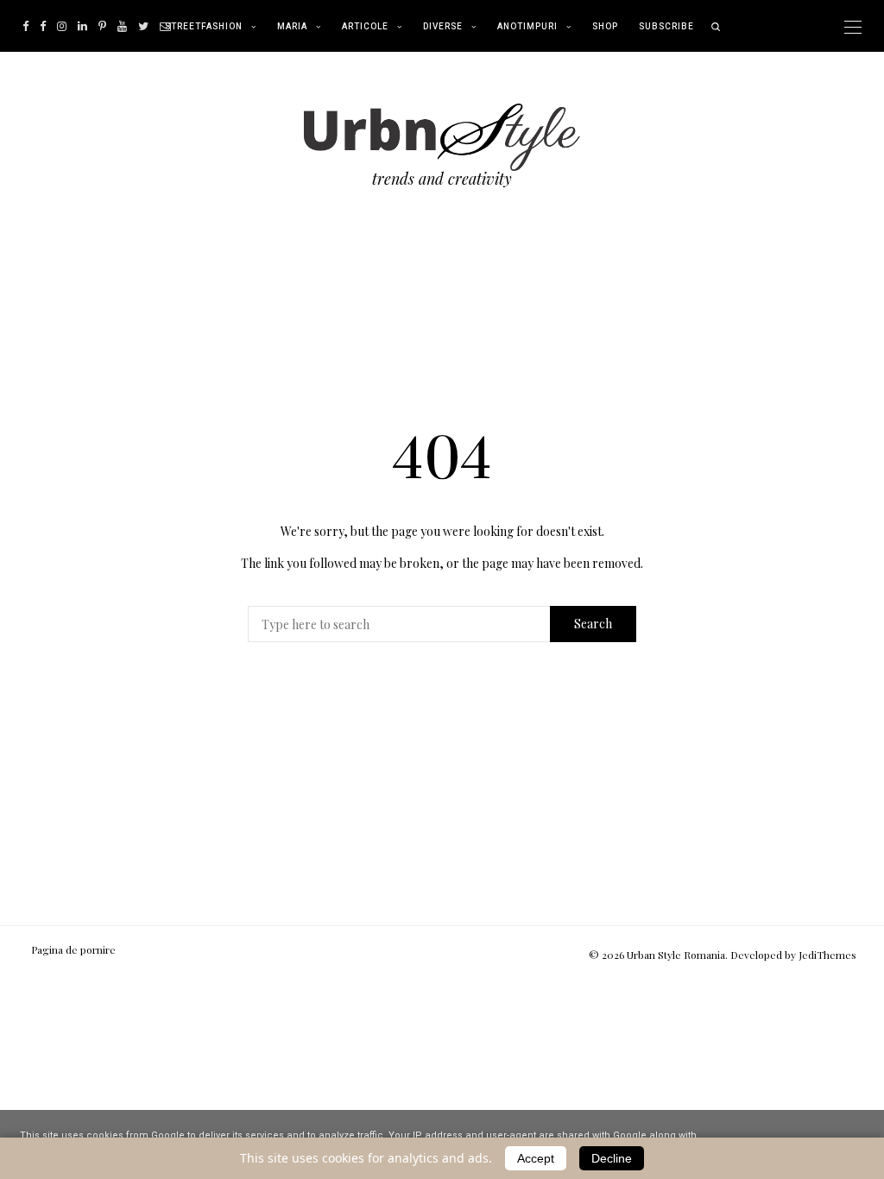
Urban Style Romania (676, 954)
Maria (292, 27)
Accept (535, 1158)
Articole (365, 27)
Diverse (443, 27)
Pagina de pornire (73, 949)
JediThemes (827, 954)
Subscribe (666, 27)
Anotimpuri (527, 27)
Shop (605, 27)
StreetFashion (204, 27)
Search (593, 623)
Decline (611, 1158)
